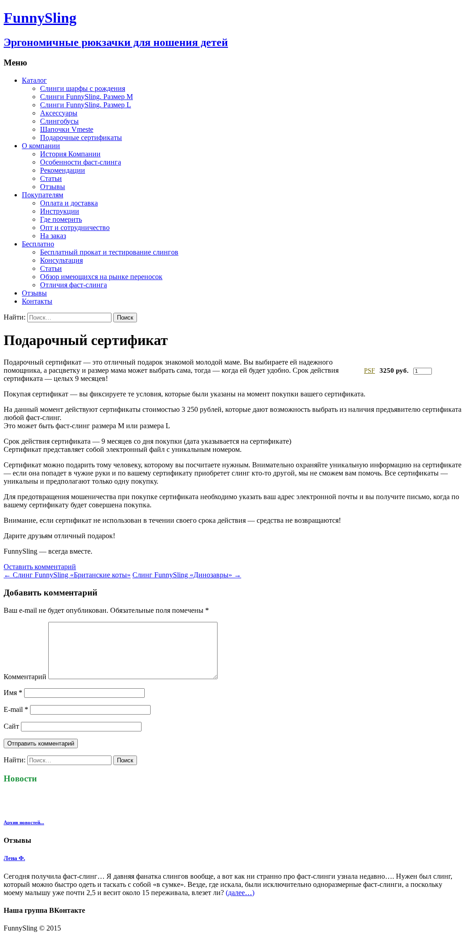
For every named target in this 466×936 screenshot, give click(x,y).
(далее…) (240, 892)
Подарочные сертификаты (81, 137)
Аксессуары (58, 113)
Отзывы (52, 186)
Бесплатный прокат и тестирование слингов (109, 252)
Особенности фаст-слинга (80, 162)
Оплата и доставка (69, 203)
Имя (13, 692)
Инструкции (59, 211)
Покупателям (42, 195)
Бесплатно (38, 244)
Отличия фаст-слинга (73, 285)
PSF (369, 370)
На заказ (53, 236)
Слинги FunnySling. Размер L (85, 105)
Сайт (11, 726)
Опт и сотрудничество (75, 227)
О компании (41, 146)
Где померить (61, 219)
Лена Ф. (14, 858)
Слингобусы (59, 121)
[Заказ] (445, 370)
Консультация (61, 260)
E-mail (16, 709)
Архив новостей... (24, 822)
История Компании (70, 154)
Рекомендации (62, 170)
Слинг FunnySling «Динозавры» (186, 575)
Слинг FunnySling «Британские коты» (67, 575)
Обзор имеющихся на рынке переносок (101, 276)
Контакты (37, 301)
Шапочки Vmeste (66, 129)
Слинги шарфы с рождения (82, 88)
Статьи (51, 178)
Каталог (34, 80)
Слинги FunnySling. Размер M (86, 96)
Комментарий (25, 677)
